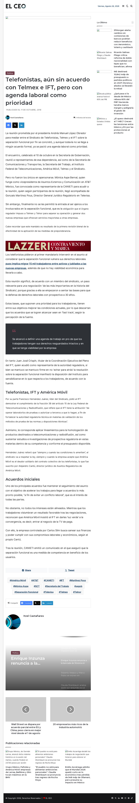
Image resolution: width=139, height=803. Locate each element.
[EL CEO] (16, 6)
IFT (62, 580)
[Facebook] (8, 125)
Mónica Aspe (21, 586)
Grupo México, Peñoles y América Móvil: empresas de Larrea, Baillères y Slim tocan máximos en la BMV (18, 772)
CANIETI (49, 580)
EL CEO (49, 798)
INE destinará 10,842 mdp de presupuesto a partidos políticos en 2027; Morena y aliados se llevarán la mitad (123, 80)
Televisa (49, 592)
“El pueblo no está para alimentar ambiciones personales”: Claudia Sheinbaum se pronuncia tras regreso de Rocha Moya (48, 773)
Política (10, 73)
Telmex (64, 592)
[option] (48, 663)
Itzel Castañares (16, 118)
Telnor (78, 592)
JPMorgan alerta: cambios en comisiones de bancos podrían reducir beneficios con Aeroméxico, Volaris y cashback (123, 39)
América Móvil (18, 580)
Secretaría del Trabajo (57, 586)
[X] (15, 125)
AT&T (35, 580)
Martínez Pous (78, 580)
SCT (37, 586)
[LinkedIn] (21, 125)
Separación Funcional (27, 592)
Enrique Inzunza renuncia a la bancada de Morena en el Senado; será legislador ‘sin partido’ (31, 661)
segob (79, 586)
